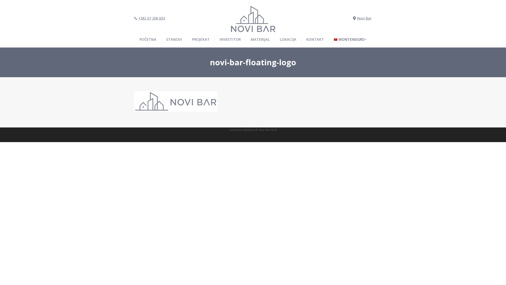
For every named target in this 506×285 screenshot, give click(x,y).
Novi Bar (364, 18)
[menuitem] (350, 39)
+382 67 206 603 (151, 18)
